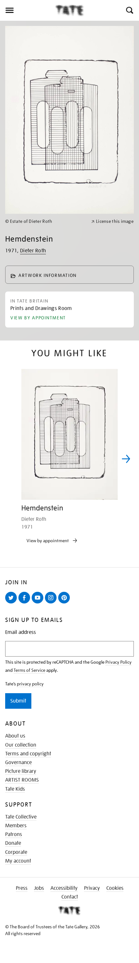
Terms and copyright (28, 754)
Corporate (16, 852)
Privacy (92, 888)
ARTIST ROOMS (22, 780)
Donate (13, 843)
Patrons (13, 834)
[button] (129, 10)
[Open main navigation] (27, 10)
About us (15, 736)
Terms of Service (29, 670)
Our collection (20, 745)
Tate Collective (21, 817)
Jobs (39, 888)
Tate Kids (15, 789)
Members (16, 825)
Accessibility (64, 888)
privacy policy (30, 684)
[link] (45, 221)
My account (18, 861)
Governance (18, 762)
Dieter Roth (33, 250)
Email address (20, 632)
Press (21, 888)
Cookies (114, 888)
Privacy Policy (118, 662)
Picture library (20, 771)
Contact (69, 897)
